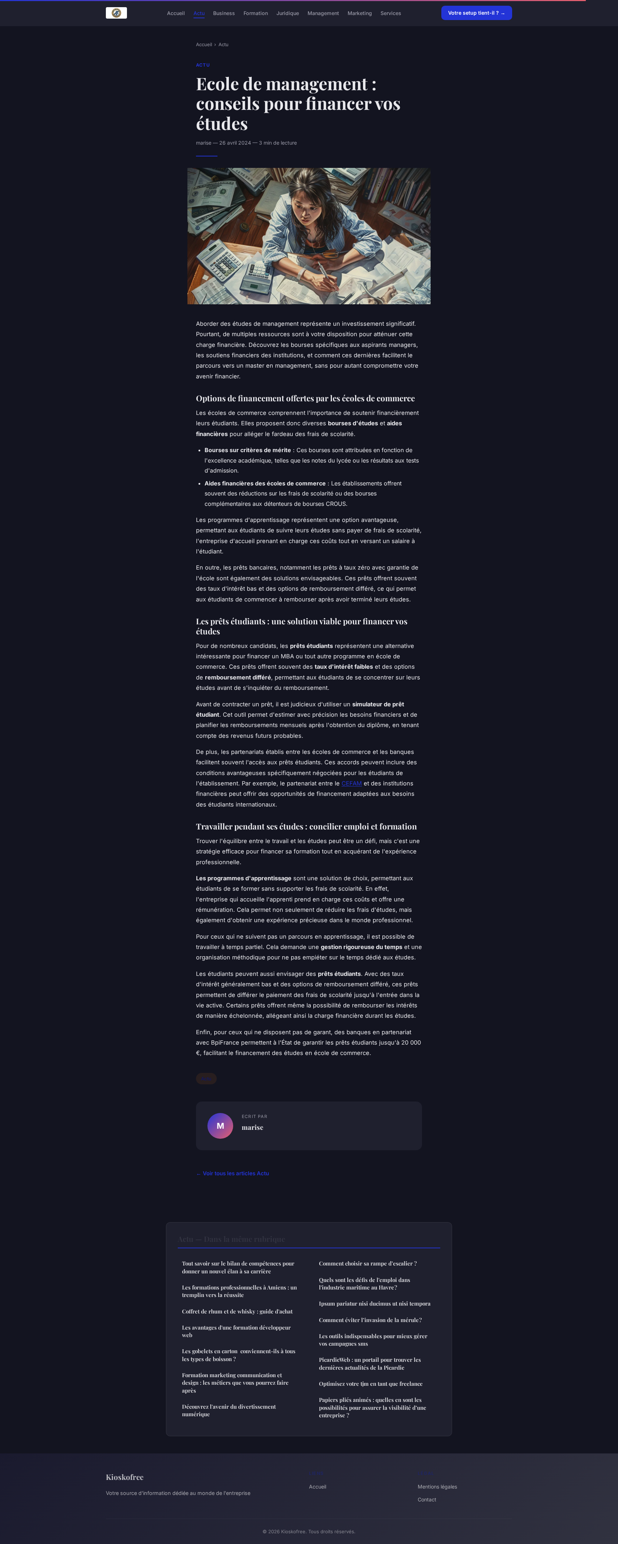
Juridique (287, 13)
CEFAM (352, 783)
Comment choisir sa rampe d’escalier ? (368, 1263)
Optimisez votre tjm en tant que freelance (371, 1383)
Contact (427, 1499)
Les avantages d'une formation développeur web (236, 1331)
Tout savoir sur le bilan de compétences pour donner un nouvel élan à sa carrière (238, 1267)
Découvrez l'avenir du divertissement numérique (229, 1410)
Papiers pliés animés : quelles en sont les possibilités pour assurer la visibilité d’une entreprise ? (372, 1407)
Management (323, 13)
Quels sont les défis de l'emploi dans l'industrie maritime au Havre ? (364, 1283)
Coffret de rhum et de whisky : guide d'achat (237, 1311)
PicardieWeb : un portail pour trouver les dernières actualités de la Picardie (370, 1363)
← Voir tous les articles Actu (232, 1173)
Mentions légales (437, 1487)
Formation (256, 13)
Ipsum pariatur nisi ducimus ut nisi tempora (375, 1303)
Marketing (360, 13)
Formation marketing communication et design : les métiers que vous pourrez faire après (235, 1382)
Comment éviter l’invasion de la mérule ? (370, 1319)
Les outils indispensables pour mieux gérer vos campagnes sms (373, 1339)
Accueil (176, 13)
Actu (199, 13)
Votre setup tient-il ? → (476, 13)
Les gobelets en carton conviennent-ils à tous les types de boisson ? (238, 1354)
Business (224, 13)
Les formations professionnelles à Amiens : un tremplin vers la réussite (239, 1291)
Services (391, 13)
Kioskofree (124, 1477)
